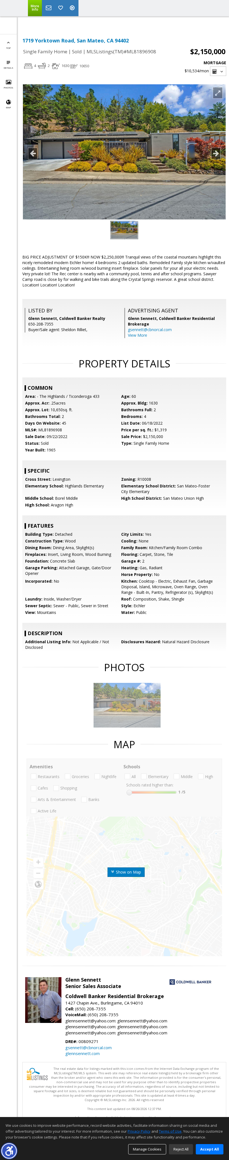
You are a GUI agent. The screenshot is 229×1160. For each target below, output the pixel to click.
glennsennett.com (82, 1053)
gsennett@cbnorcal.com (150, 329)
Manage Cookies (147, 1149)
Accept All (209, 1149)
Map (8, 107)
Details (8, 67)
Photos (8, 87)
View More (137, 335)
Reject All (181, 1149)
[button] (9, 1151)
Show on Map (128, 872)
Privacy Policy (139, 1131)
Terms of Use (170, 1131)
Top (8, 47)
